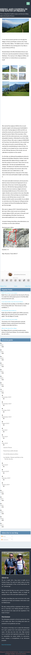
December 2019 (7, 397)
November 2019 (7, 403)
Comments (5, 539)
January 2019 (6, 484)
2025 (2, 351)
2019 (2, 391)
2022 (2, 371)
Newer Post (3, 286)
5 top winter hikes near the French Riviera (12, 301)
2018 (2, 492)
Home (15, 286)
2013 (2, 525)
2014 (2, 518)
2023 (2, 365)
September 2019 (7, 417)
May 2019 (5, 443)
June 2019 (5, 436)
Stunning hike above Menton (8, 310)
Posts (4, 536)
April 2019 (5, 465)
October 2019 (6, 410)
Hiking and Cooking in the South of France (13, 10)
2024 (2, 358)
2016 (2, 505)
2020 (2, 384)
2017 (2, 498)
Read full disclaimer (6, 644)
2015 (2, 512)
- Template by (24, 652)
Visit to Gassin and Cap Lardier (9, 319)
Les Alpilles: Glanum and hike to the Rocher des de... (14, 458)
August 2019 (6, 423)
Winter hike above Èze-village (9, 328)
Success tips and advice (21, 653)
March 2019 (6, 471)
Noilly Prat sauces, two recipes (9, 293)
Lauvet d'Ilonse (8, 447)
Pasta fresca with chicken (11, 451)
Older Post (28, 286)
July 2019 (5, 430)
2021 (2, 378)
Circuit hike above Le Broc (11, 454)
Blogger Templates (11, 653)
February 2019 (6, 478)
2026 (2, 345)
